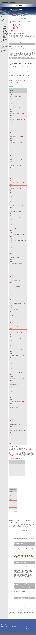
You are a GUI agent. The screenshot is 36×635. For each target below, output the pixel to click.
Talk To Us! (32, 7)
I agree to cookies (4, 2)
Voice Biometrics (5, 35)
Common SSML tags (14, 30)
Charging (12, 31)
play (12, 606)
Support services (4, 626)
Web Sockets (4, 30)
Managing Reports (26, 614)
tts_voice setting (25, 552)
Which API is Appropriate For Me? (5, 23)
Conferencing (5, 39)
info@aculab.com (27, 626)
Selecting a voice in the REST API (16, 24)
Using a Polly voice (14, 26)
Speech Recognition (5, 33)
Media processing (15, 627)
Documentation (4, 624)
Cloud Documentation (12, 15)
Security (4, 40)
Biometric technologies (16, 624)
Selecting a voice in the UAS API (16, 25)
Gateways (14, 626)
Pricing (26, 71)
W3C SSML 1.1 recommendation (20, 80)
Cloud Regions (5, 24)
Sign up (18, 12)
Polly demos (29, 75)
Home (2, 623)
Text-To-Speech (5, 32)
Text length (12, 29)
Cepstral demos (29, 449)
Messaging (4, 36)
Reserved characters (14, 28)
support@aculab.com (28, 630)
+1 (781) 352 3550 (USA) (28, 624)
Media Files (4, 31)
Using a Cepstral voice (14, 27)
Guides (18, 15)
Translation (4, 34)
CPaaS (13, 623)
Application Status (12, 613)
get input (12, 607)
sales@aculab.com (27, 628)
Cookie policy (12, 2)
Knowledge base (4, 627)
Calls (4, 29)
